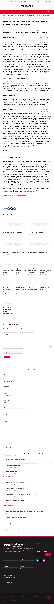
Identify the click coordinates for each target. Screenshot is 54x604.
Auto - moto (6, 400)
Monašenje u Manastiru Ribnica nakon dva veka (17, 517)
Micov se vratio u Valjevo (12, 471)
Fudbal (5, 407)
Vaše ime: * (6, 328)
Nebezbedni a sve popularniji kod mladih (15, 459)
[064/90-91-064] (46, 1)
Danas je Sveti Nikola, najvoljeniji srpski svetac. (21, 289)
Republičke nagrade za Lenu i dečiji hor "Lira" (8, 270)
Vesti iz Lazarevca (8, 376)
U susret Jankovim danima (35, 232)
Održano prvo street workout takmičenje (16, 523)
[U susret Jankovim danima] (39, 224)
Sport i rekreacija (7, 390)
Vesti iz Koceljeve (8, 381)
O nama (10, 1)
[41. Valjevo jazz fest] (45, 283)
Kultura (13, 26)
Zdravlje (5, 393)
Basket (5, 421)
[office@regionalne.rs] (49, 1)
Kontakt (24, 1)
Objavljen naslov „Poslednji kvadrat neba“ (21, 270)
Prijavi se (47, 554)
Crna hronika (6, 405)
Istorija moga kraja (8, 416)
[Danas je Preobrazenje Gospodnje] (14, 224)
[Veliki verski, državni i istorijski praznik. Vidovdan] (39, 244)
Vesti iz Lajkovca (7, 372)
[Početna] (27, 5)
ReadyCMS (48, 598)
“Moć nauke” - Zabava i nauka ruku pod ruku (32, 270)
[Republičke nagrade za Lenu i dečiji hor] (8, 265)
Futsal (5, 409)
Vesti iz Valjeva (7, 369)
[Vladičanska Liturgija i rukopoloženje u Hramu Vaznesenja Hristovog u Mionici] (3, 454)
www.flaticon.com (19, 600)
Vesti (8, 17)
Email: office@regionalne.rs (10, 577)
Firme (5, 564)
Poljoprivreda (7, 395)
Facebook (15, 195)
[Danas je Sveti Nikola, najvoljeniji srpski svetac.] (21, 283)
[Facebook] (38, 1)
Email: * (21, 328)
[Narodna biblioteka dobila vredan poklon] (14, 244)
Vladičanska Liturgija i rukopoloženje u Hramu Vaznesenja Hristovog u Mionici (24, 454)
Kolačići (5, 584)
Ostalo (5, 419)
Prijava (14, 1)
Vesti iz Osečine (7, 379)
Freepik (11, 600)
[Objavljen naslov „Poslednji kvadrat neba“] (21, 265)
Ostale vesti (6, 402)
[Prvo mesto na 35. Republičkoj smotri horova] (45, 265)
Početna (5, 1)
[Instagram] (44, 1)
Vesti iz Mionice (7, 383)
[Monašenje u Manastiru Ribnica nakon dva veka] (3, 518)
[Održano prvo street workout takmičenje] (3, 523)
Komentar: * (6, 334)
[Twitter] (41, 1)
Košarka (5, 412)
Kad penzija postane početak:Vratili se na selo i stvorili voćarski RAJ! (21, 494)
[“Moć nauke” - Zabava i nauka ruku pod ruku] (33, 265)
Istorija (5, 398)
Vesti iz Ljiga (6, 386)
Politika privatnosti (8, 582)
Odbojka (5, 414)
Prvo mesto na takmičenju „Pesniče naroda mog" (7, 290)
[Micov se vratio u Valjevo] (3, 472)
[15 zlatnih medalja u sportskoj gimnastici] (3, 501)
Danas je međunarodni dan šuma (33, 289)
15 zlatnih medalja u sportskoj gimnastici (15, 500)
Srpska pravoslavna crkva (9, 199)
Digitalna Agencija (46, 596)
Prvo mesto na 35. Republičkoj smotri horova (45, 270)
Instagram (20, 195)
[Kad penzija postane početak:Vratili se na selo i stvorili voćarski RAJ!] (3, 495)
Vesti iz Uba (6, 374)
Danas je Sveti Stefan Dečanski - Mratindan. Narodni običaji (8, 310)
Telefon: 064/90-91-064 (9, 575)
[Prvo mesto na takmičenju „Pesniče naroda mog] (8, 283)
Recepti (5, 568)
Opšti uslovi (6, 579)
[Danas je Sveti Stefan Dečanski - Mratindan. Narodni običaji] (8, 303)
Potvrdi (7, 357)
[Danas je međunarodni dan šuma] (33, 283)
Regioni (5, 561)
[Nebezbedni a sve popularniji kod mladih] (3, 460)
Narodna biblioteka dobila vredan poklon (14, 252)
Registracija (20, 1)
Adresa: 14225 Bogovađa (9, 572)
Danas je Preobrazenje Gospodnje (12, 232)
